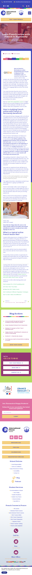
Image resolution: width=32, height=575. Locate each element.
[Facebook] (4, 6)
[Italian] (19, 561)
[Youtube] (8, 6)
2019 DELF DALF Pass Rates (10, 286)
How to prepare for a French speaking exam (13, 284)
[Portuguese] (21, 561)
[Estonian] (25, 561)
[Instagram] (6, 6)
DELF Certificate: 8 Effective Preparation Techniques (15, 292)
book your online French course (10, 277)
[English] (7, 561)
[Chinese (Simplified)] (11, 561)
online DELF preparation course (15, 102)
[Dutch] (17, 561)
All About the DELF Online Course (11, 289)
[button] (23, 6)
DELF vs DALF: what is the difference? (12, 294)
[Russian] (23, 561)
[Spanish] (9, 561)
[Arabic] (15, 561)
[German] (13, 561)
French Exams (16, 53)
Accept (4, 572)
